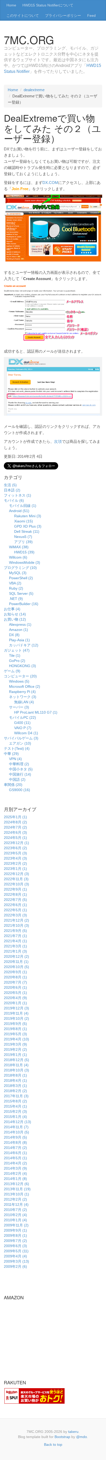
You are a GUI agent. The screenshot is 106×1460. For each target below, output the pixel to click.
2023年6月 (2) (15, 848)
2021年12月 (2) (16, 920)
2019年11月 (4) (16, 1013)
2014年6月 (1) (15, 1153)
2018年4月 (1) (15, 1080)
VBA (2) (15, 583)
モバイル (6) (14, 500)
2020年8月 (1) (15, 977)
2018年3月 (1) (15, 1086)
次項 (58, 441)
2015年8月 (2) (15, 1101)
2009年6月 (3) (15, 1246)
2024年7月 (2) (15, 827)
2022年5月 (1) (15, 910)
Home (11, 5)
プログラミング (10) (20, 568)
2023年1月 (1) (15, 869)
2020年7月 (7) (15, 982)
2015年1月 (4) (15, 1117)
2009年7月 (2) (15, 1241)
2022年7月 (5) (15, 900)
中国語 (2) (17, 779)
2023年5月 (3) (15, 853)
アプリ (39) (23, 542)
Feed (91, 15)
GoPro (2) (17, 661)
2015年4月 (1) (15, 1106)
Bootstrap (62, 1437)
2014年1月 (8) (15, 1179)
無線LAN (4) (24, 702)
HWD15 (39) (24, 552)
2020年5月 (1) (15, 993)
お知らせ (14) (15, 614)
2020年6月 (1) (15, 987)
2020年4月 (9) (15, 998)
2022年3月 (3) (15, 915)
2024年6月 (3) (15, 832)
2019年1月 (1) (15, 1055)
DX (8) (14, 635)
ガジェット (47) (17, 650)
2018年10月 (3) (16, 1070)
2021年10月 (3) (16, 925)
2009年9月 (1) (15, 1230)
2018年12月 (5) (16, 1060)
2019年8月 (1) (15, 1029)
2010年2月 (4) (15, 1215)
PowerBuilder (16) (23, 604)
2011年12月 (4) (16, 1204)
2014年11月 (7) (16, 1127)
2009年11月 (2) (16, 1225)
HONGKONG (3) (22, 666)
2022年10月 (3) (16, 884)
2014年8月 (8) (15, 1142)
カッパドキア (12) (23, 645)
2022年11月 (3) (16, 879)
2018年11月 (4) (16, 1065)
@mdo (81, 1437)
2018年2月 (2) (15, 1091)
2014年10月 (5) (16, 1132)
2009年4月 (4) (15, 1256)
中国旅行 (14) (20, 774)
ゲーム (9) (12, 671)
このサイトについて (22, 15)
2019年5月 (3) (15, 1034)
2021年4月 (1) (15, 941)
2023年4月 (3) (15, 858)
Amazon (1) (18, 630)
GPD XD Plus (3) (27, 526)
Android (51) (19, 511)
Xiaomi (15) (23, 521)
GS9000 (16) (19, 790)
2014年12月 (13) (17, 1122)
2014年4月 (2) (15, 1163)
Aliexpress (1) (20, 624)
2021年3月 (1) (15, 946)
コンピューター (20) (20, 676)
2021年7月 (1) (15, 936)
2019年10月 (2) (16, 1018)
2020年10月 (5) (16, 967)
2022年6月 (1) (15, 905)
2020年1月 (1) (15, 1003)
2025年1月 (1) (15, 817)
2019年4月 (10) (16, 1039)
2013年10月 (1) (16, 1194)
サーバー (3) (19, 707)
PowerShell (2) (21, 578)
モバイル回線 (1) (22, 506)
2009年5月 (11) (16, 1251)
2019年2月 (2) (15, 1049)
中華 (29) (11, 754)
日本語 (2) (12, 490)
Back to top (53, 1444)
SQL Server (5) (21, 593)
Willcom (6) (18, 557)
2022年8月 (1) (15, 894)
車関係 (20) (13, 785)
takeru (73, 1432)
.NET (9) (16, 599)
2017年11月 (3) (16, 1096)
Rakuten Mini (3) (27, 516)
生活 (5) (10, 485)
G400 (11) (22, 723)
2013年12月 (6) (16, 1184)
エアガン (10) (20, 743)
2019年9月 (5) (15, 1024)
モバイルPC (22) (22, 717)
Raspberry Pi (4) (22, 692)
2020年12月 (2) (16, 956)
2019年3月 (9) (15, 1044)
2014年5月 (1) (15, 1158)
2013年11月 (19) (17, 1189)
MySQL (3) (17, 573)
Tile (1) (14, 655)
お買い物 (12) (15, 619)
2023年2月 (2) (15, 863)
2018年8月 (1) (15, 1075)
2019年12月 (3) (16, 1008)
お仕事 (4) (12, 609)
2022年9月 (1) (15, 889)
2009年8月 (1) (15, 1235)
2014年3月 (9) (15, 1168)
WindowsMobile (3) (24, 562)
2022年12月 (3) (16, 874)
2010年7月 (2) (15, 1210)
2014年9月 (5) (15, 1137)
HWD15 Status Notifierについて (47, 5)
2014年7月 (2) (15, 1148)
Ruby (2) (16, 588)
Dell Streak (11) (26, 531)
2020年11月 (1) (16, 962)
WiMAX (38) (19, 547)
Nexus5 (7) (23, 537)
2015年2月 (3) (15, 1111)
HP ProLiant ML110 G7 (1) (35, 712)
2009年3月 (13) (16, 1261)
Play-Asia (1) (19, 640)
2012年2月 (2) (15, 1199)
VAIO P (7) (22, 728)
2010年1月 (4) (15, 1220)
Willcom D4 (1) (26, 733)
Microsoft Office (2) (24, 686)
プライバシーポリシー (63, 15)
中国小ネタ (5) (21, 769)
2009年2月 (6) (15, 1266)
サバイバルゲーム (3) (21, 738)
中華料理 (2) (19, 764)
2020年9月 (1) (15, 972)
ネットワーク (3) (22, 697)
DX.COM (50, 182)
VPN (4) (15, 759)
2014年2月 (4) (15, 1173)
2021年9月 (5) (15, 931)
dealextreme (34, 90)
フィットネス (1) (17, 495)
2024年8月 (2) (15, 822)
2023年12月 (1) (16, 843)
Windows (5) (19, 681)
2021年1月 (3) (15, 951)
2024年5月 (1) (15, 838)
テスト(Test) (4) (17, 748)
